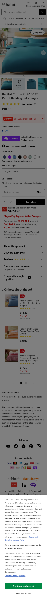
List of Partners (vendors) (15, 576)
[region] (23, 544)
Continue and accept (23, 586)
